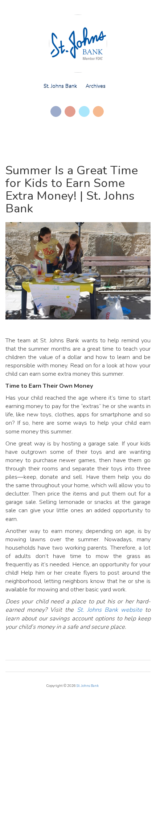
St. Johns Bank (60, 85)
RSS (98, 111)
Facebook (55, 111)
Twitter (84, 111)
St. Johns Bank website (109, 610)
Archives (96, 85)
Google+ (70, 111)
